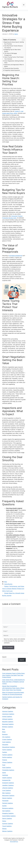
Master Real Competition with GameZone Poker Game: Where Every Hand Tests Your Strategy (13, 688)
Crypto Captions (7, 739)
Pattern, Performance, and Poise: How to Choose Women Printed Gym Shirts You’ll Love (13, 589)
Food (3, 765)
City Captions (6, 737)
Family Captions (7, 749)
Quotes (4, 805)
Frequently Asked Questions (12, 70)
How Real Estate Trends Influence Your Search (13, 46)
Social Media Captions (9, 816)
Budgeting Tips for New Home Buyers (12, 50)
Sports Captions (7, 818)
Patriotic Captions (7, 803)
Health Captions (7, 777)
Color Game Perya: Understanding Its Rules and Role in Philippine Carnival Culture (13, 681)
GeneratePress (14, 841)
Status (4, 821)
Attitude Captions (7, 719)
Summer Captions (7, 823)
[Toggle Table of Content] (22, 40)
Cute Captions (6, 742)
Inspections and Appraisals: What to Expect (14, 65)
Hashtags (5, 775)
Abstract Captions (7, 711)
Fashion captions (7, 755)
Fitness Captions (7, 762)
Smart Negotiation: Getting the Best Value (14, 61)
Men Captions (6, 793)
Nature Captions (7, 798)
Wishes (4, 828)
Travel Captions (7, 826)
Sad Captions (6, 811)
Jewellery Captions (8, 785)
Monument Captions (8, 795)
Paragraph (5, 800)
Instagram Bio (6, 780)
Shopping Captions (8, 813)
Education (5, 744)
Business (5, 734)
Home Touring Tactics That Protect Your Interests (14, 58)
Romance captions (7, 808)
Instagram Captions (8, 783)
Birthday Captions (7, 726)
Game (4, 772)
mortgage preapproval (15, 255)
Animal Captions (7, 716)
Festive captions (7, 757)
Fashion (4, 752)
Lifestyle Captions (7, 788)
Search (4, 657)
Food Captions (6, 767)
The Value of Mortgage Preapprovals (10, 54)
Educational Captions (8, 747)
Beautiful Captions (7, 721)
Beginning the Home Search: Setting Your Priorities (14, 43)
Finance (4, 760)
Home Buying (8, 584)
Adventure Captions (8, 714)
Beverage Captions (8, 724)
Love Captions (6, 790)
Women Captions (7, 831)
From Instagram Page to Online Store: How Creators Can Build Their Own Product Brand (13, 675)
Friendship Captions (8, 770)
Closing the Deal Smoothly (11, 68)
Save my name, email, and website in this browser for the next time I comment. (14, 641)
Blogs (4, 732)
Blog (5, 581)
